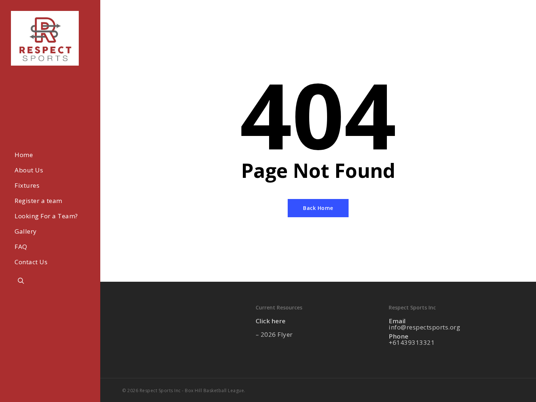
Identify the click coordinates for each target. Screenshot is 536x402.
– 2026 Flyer (274, 334)
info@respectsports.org (424, 327)
